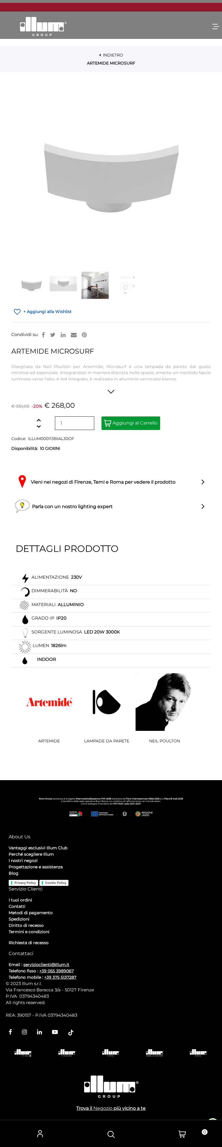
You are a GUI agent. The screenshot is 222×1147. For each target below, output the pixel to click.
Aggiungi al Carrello (134, 423)
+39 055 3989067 (56, 971)
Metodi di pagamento (31, 912)
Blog (13, 873)
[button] (111, 175)
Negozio (102, 1108)
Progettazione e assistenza (36, 866)
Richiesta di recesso (29, 942)
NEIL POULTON (164, 741)
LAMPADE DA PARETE (106, 741)
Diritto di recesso (26, 925)
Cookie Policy (55, 883)
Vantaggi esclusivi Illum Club (38, 847)
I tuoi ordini (20, 900)
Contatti (17, 906)
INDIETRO (112, 55)
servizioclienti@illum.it (46, 964)
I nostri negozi (23, 860)
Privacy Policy (25, 883)
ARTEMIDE (49, 741)
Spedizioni (19, 919)
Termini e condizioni (29, 931)
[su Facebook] (43, 335)
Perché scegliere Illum (31, 854)
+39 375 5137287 (60, 977)
